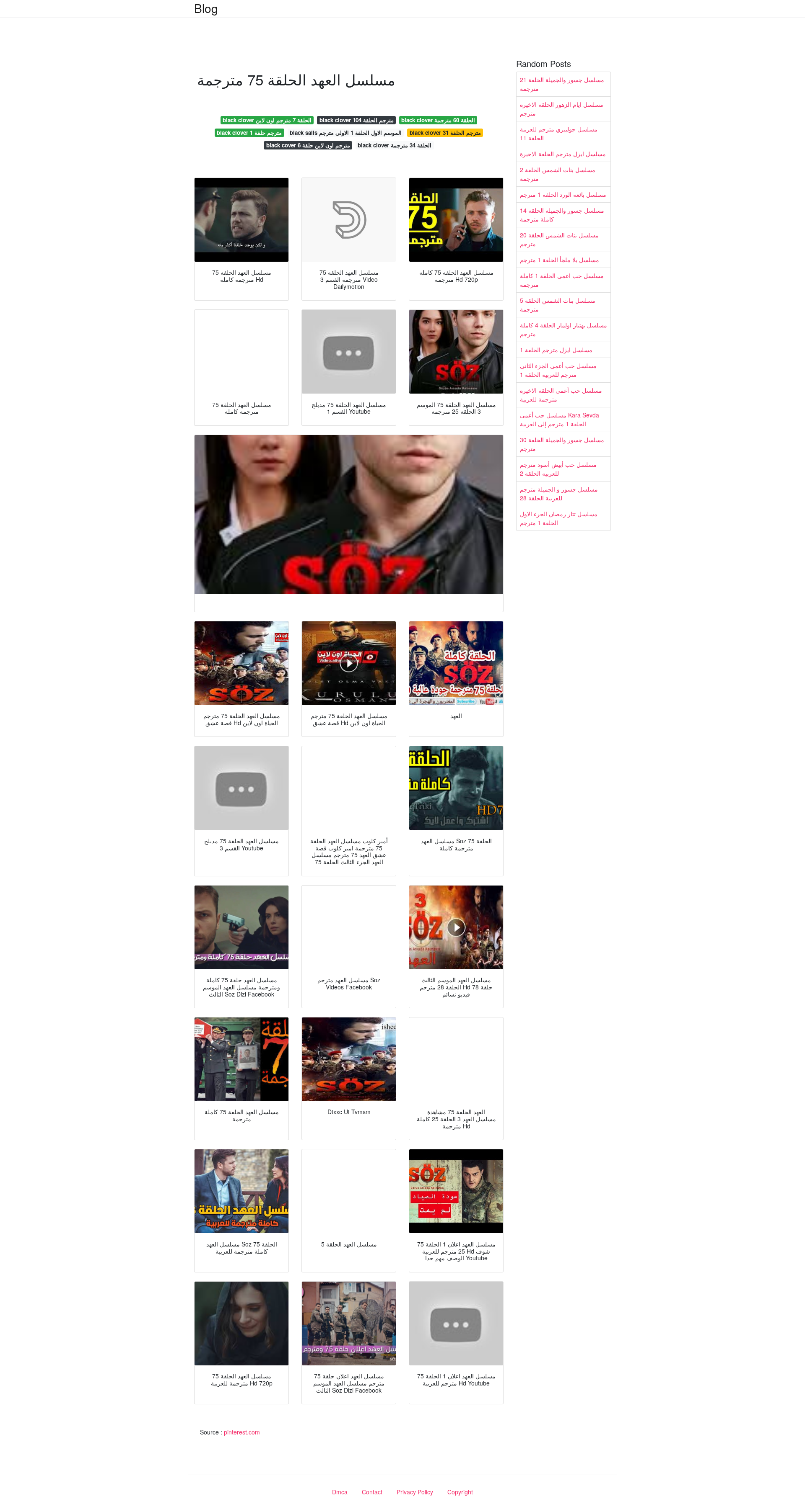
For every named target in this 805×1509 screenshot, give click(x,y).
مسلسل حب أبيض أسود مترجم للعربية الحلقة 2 (558, 468)
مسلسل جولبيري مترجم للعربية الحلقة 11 (558, 133)
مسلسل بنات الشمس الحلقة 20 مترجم (559, 239)
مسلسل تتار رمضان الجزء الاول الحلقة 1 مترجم (558, 518)
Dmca (340, 1492)
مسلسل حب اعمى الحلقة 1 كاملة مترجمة (562, 279)
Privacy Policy (415, 1492)
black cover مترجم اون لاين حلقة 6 (308, 145)
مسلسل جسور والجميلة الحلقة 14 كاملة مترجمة (562, 214)
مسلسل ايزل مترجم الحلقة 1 (556, 349)
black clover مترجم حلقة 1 (249, 132)
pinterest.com (242, 1432)
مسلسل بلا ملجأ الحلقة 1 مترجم (559, 259)
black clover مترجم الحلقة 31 (445, 132)
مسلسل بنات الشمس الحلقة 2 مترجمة (557, 174)
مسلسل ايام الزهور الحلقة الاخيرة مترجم (561, 108)
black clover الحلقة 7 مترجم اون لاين (267, 120)
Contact (372, 1492)
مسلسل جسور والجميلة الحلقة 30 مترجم (562, 444)
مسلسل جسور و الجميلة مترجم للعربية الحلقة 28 (559, 493)
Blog (206, 8)
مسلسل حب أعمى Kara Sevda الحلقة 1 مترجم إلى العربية (559, 419)
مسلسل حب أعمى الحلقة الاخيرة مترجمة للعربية (561, 394)
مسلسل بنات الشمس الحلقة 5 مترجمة (557, 304)
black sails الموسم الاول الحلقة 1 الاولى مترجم (346, 132)
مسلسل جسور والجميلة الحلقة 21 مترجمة (562, 84)
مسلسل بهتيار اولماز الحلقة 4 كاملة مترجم (563, 329)
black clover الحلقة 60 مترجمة (438, 120)
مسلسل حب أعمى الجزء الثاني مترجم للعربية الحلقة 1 (558, 370)
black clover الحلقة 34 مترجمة (394, 145)
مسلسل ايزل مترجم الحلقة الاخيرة (563, 153)
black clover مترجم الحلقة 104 (356, 120)
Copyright (460, 1492)
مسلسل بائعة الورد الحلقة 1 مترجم (563, 194)
